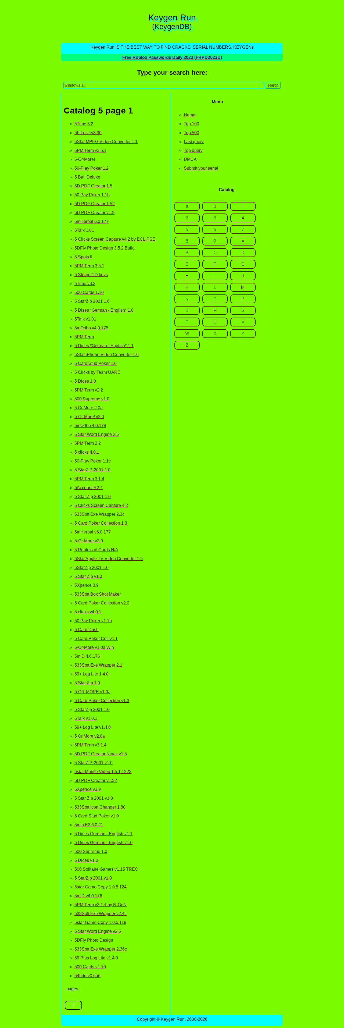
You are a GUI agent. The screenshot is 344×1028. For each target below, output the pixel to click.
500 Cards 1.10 (89, 292)
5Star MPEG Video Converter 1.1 (106, 141)
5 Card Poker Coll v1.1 (96, 638)
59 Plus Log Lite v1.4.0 (96, 958)
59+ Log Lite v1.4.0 (92, 727)
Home (189, 115)
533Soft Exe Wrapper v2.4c (100, 913)
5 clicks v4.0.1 (87, 612)
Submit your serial (201, 168)
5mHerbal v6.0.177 (92, 532)
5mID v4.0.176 (88, 896)
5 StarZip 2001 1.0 (92, 301)
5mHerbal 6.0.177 (91, 221)
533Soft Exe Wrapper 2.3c (99, 514)
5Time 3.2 (83, 124)
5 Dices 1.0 (85, 381)
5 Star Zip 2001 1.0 (92, 496)
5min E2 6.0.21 (88, 825)
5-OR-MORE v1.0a (92, 691)
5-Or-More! (84, 159)
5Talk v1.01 (85, 319)
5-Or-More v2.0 (88, 541)
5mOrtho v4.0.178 (91, 328)
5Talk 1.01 (84, 230)
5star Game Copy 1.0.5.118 (100, 922)
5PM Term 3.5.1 (89, 266)
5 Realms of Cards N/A (96, 549)
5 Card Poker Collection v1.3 (101, 700)
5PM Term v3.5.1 (90, 150)
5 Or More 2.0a (88, 407)
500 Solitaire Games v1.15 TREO (106, 869)
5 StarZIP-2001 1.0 (92, 470)
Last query (194, 141)
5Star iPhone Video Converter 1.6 (106, 354)
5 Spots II (83, 257)
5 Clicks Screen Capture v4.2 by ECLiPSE (114, 239)
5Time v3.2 (84, 283)
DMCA (190, 159)
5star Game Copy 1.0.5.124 (100, 887)
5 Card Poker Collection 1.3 (100, 523)
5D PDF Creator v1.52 (95, 780)
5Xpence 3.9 (86, 585)
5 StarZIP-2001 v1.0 (93, 762)
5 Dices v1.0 (86, 860)
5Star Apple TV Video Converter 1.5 (108, 558)
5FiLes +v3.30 (88, 132)
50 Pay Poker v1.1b (93, 620)
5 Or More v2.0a (89, 736)
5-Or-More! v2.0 (89, 416)
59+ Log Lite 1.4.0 (91, 674)
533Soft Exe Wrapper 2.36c (100, 949)
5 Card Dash (86, 629)
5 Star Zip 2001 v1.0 (93, 798)
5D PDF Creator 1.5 (93, 186)
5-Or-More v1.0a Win (94, 647)
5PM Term (84, 337)
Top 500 (191, 132)
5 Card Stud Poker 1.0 (95, 363)
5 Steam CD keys (91, 274)
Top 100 (191, 124)
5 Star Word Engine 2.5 (96, 434)
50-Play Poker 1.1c (92, 461)
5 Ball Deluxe (87, 177)
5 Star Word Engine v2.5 (97, 931)
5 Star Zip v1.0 (88, 576)
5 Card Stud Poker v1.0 (96, 816)
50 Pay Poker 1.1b (92, 195)
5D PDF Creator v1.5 (94, 212)
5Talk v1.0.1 (85, 718)
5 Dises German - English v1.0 (103, 842)
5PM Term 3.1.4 (89, 478)
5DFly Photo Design (93, 940)
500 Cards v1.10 (90, 967)
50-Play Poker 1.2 (91, 168)
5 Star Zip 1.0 (87, 683)
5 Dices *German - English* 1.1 (104, 345)
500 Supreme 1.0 (90, 851)
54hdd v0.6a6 (87, 975)
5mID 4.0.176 (87, 656)
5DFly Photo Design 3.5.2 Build (104, 248)
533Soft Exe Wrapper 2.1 (98, 665)
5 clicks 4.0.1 (86, 452)
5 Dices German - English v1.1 (103, 833)
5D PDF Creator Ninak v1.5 (100, 754)
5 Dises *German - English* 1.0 (104, 310)
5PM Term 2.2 (87, 443)
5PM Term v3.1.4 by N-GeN (100, 904)
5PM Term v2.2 (88, 390)
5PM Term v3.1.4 (90, 745)
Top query (193, 150)
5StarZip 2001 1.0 (91, 567)
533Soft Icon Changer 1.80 (100, 807)
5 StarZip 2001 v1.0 (93, 878)
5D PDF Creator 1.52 (94, 203)
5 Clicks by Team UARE (97, 372)
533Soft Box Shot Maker (97, 594)
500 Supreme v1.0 (91, 399)
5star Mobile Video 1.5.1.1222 (102, 771)
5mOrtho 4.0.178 (90, 425)
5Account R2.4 (88, 487)
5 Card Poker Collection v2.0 (101, 603)
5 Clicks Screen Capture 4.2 (101, 505)
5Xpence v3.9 (87, 789)
